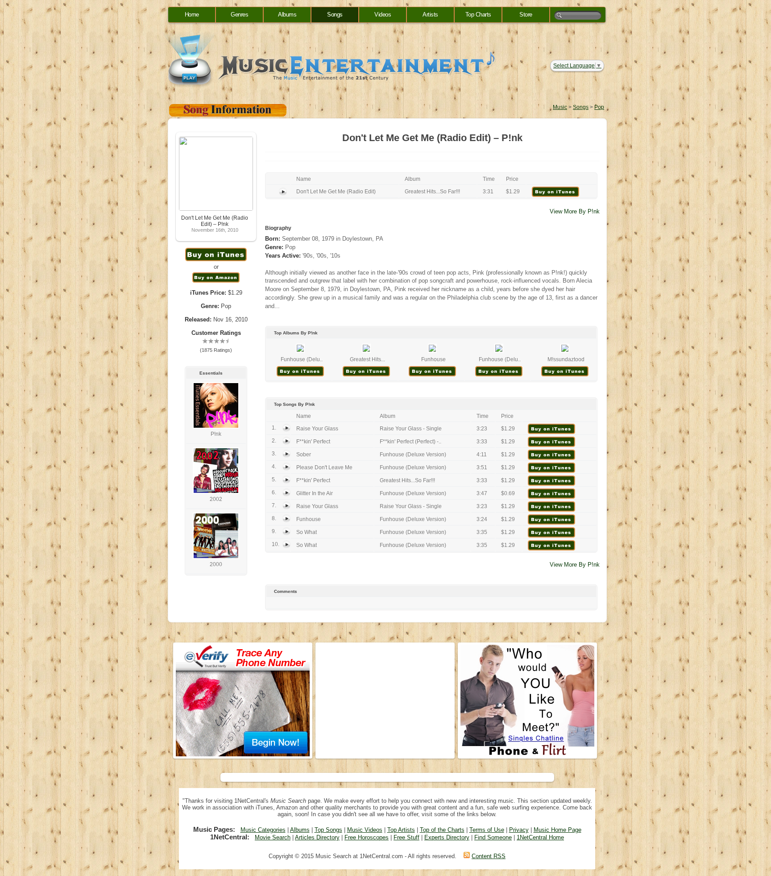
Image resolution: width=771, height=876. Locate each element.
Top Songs (328, 829)
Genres (239, 14)
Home (192, 14)
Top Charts (478, 14)
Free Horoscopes (366, 837)
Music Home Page (557, 829)
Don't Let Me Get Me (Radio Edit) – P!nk (214, 221)
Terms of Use (486, 829)
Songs (335, 14)
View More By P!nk (575, 211)
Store (525, 14)
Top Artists (401, 829)
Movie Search (272, 837)
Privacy (519, 829)
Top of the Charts (442, 829)
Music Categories (263, 829)
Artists (430, 14)
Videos (382, 14)
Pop (599, 107)
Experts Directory (446, 837)
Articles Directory (317, 837)
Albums (287, 14)
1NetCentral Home (540, 837)
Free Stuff (406, 837)
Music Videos (364, 829)
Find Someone (493, 837)
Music (560, 107)
